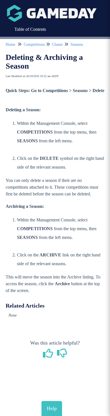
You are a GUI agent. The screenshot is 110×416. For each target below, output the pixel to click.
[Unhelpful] (62, 355)
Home (10, 44)
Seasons (77, 44)
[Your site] (52, 7)
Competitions (34, 44)
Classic (57, 44)
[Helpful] (49, 355)
